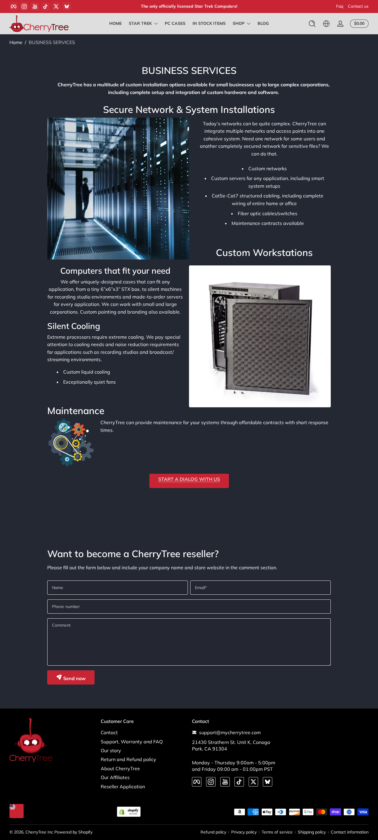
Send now (74, 678)
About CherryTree (120, 768)
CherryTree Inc (39, 832)
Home (15, 42)
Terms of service (277, 832)
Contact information (350, 832)
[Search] (312, 23)
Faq (339, 6)
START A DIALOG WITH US (189, 479)
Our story (111, 750)
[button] (312, 23)
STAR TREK (140, 23)
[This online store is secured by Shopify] (129, 812)
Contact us (358, 6)
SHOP (239, 23)
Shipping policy (312, 832)
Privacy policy (244, 832)
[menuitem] (143, 732)
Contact (109, 732)
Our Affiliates (115, 777)
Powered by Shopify (73, 832)
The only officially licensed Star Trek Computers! (189, 6)
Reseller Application (123, 786)
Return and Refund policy (128, 759)
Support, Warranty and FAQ (132, 742)
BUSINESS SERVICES (52, 42)
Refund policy (213, 832)
